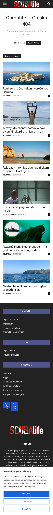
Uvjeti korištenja (10, 319)
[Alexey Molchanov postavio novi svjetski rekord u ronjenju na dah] (26, 113)
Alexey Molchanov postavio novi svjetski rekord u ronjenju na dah (24, 129)
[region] (26, 491)
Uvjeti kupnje (9, 350)
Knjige (5, 377)
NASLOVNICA (33, 43)
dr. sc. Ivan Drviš (9, 214)
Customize (27, 501)
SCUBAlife (7, 96)
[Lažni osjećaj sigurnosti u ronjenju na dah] (26, 192)
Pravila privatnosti (11, 354)
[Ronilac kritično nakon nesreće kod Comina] (26, 73)
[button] (4, 4)
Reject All (26, 509)
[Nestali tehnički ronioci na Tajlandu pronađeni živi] (26, 271)
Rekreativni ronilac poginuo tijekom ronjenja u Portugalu (26, 169)
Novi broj (7, 373)
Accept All (26, 493)
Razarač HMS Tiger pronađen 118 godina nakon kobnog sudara (25, 248)
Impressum (8, 323)
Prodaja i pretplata (11, 328)
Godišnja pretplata (11, 386)
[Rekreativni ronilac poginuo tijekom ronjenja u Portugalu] (26, 152)
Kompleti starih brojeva (13, 394)
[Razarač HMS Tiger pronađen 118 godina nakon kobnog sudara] (26, 231)
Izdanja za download (12, 381)
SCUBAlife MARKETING (13, 332)
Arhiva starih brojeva (12, 390)
